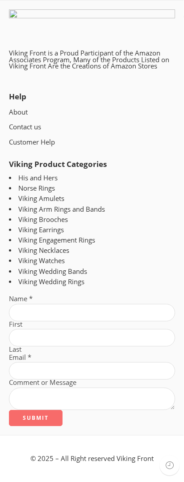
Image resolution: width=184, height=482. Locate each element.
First (15, 324)
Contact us (25, 127)
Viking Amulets (41, 198)
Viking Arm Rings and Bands (61, 209)
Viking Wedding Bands (52, 271)
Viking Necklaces (43, 250)
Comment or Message (42, 383)
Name (21, 299)
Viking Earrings (41, 230)
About (18, 112)
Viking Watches (41, 260)
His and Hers (38, 178)
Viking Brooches (43, 219)
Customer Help (32, 142)
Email (20, 357)
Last (15, 349)
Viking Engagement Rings (56, 240)
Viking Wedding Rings (51, 281)
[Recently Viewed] (169, 465)
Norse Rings (36, 188)
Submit (36, 418)
